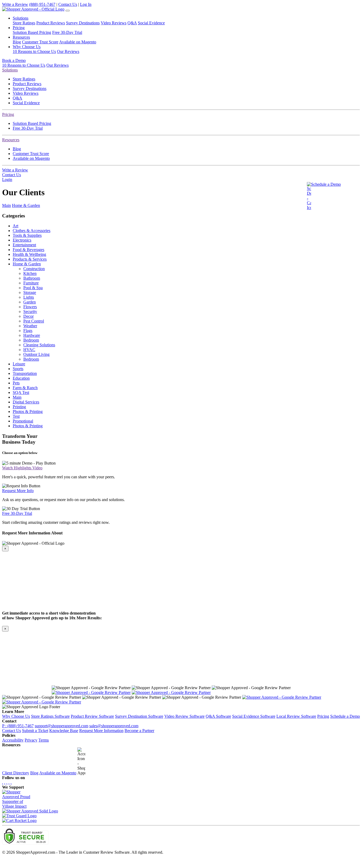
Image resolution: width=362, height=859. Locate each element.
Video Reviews (113, 23)
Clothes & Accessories (31, 230)
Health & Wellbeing (29, 254)
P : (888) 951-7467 (18, 726)
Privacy (31, 740)
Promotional (23, 421)
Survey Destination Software (139, 716)
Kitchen (30, 273)
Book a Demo (14, 60)
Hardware (31, 335)
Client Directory (15, 773)
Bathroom (31, 278)
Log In (85, 4)
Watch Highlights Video (22, 468)
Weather (30, 326)
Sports (18, 368)
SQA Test (21, 392)
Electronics (22, 240)
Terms (43, 740)
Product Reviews (50, 23)
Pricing (8, 114)
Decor (28, 316)
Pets (16, 383)
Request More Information (101, 730)
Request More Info (18, 490)
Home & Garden (26, 205)
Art (15, 226)
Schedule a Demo (326, 184)
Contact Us (67, 4)
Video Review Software (184, 716)
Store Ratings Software (50, 716)
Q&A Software (218, 716)
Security (30, 311)
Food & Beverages (28, 249)
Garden (29, 302)
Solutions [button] (20, 18)
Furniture (31, 283)
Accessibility (13, 740)
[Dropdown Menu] (67, 10)
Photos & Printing (28, 411)
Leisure (19, 364)
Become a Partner (139, 730)
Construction (34, 268)
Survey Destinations (83, 23)
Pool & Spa (33, 287)
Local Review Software (296, 716)
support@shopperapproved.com (61, 726)
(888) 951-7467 (42, 4)
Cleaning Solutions (39, 345)
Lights (28, 297)
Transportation (25, 373)
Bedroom (31, 340)
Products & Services (30, 259)
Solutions (10, 70)
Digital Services (26, 402)
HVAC (29, 349)
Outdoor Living (36, 354)
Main (6, 205)
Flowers (30, 306)
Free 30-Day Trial (67, 32)
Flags (27, 330)
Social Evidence (151, 23)
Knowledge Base (63, 730)
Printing (19, 406)
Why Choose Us (16, 716)
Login (7, 179)
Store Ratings (24, 23)
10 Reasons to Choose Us (34, 51)
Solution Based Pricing (32, 32)
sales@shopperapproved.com (113, 726)
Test (16, 416)
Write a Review (15, 4)
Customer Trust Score (40, 42)
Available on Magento (77, 42)
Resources (10, 140)
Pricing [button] (19, 27)
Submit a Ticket (35, 730)
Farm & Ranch (25, 387)
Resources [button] (21, 37)
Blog (17, 42)
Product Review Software (92, 716)
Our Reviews (68, 51)
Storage (29, 292)
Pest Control (33, 321)
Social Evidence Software (253, 716)
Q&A (132, 23)
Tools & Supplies (27, 235)
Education (21, 378)
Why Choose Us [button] (27, 46)
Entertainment (24, 245)
